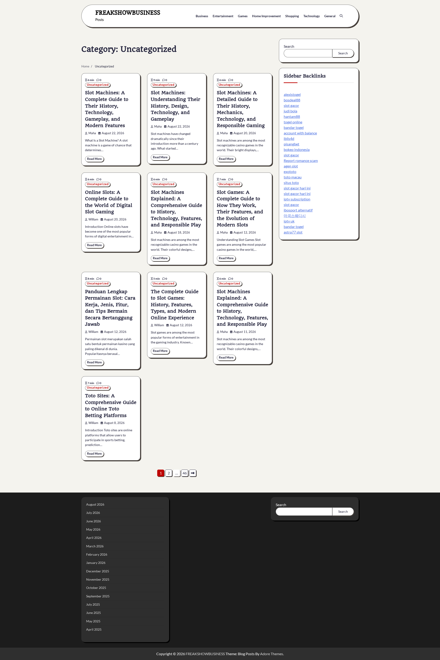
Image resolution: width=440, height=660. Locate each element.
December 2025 (97, 571)
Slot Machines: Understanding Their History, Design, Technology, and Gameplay (175, 106)
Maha (92, 133)
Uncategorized (97, 84)
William (93, 219)
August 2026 (95, 504)
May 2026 (93, 529)
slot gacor (291, 105)
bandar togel (294, 127)
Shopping (292, 16)
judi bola (290, 111)
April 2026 (94, 538)
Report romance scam (301, 160)
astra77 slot (293, 232)
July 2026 (93, 513)
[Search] (341, 15)
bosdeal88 (292, 100)
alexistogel (292, 94)
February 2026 (96, 554)
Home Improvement (266, 16)
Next (192, 473)
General (330, 16)
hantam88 (292, 116)
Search (289, 46)
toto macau (293, 177)
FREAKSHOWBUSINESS (127, 12)
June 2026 (93, 521)
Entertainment (223, 16)
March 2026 (95, 546)
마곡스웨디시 (295, 215)
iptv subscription (297, 199)
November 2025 (97, 579)
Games (243, 16)
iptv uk (289, 221)
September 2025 (98, 596)
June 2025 (93, 613)
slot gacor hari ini (297, 188)
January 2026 (95, 563)
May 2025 (93, 621)
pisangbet (291, 144)
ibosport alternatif (298, 210)
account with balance (300, 133)
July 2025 (93, 604)
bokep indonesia (297, 149)
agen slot (291, 166)
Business (202, 16)
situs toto (291, 182)
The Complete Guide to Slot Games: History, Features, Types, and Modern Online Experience (174, 304)
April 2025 (94, 629)
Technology (311, 16)
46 (185, 473)
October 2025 (96, 588)
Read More (94, 159)
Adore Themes (271, 654)
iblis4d (289, 138)
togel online (293, 122)
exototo (290, 171)
